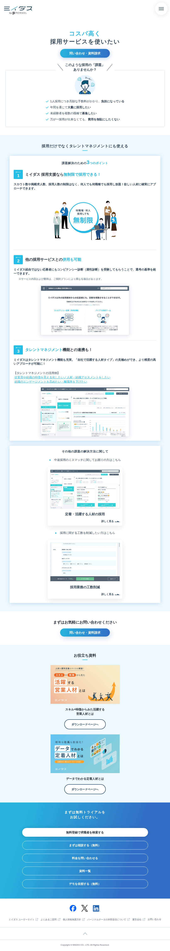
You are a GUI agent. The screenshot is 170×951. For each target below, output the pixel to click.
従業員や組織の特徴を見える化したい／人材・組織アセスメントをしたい (62, 377)
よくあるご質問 (49, 919)
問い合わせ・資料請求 (85, 53)
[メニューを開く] (161, 8)
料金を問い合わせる (85, 858)
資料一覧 (85, 871)
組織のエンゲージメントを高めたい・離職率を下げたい (51, 381)
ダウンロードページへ (85, 724)
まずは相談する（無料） (85, 845)
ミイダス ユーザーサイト (21, 919)
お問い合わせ (154, 919)
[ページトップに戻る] (85, 933)
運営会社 (136, 919)
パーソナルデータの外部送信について (106, 919)
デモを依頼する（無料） (85, 883)
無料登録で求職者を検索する (85, 832)
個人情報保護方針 (72, 919)
